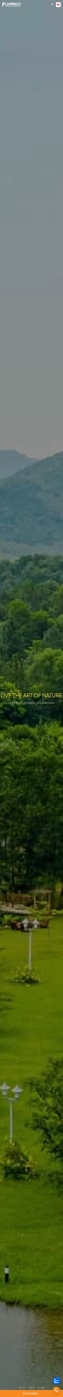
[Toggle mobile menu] (52, 4)
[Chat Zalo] (56, 1381)
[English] (58, 4)
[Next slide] (40, 1387)
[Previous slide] (22, 1387)
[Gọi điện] (56, 1390)
